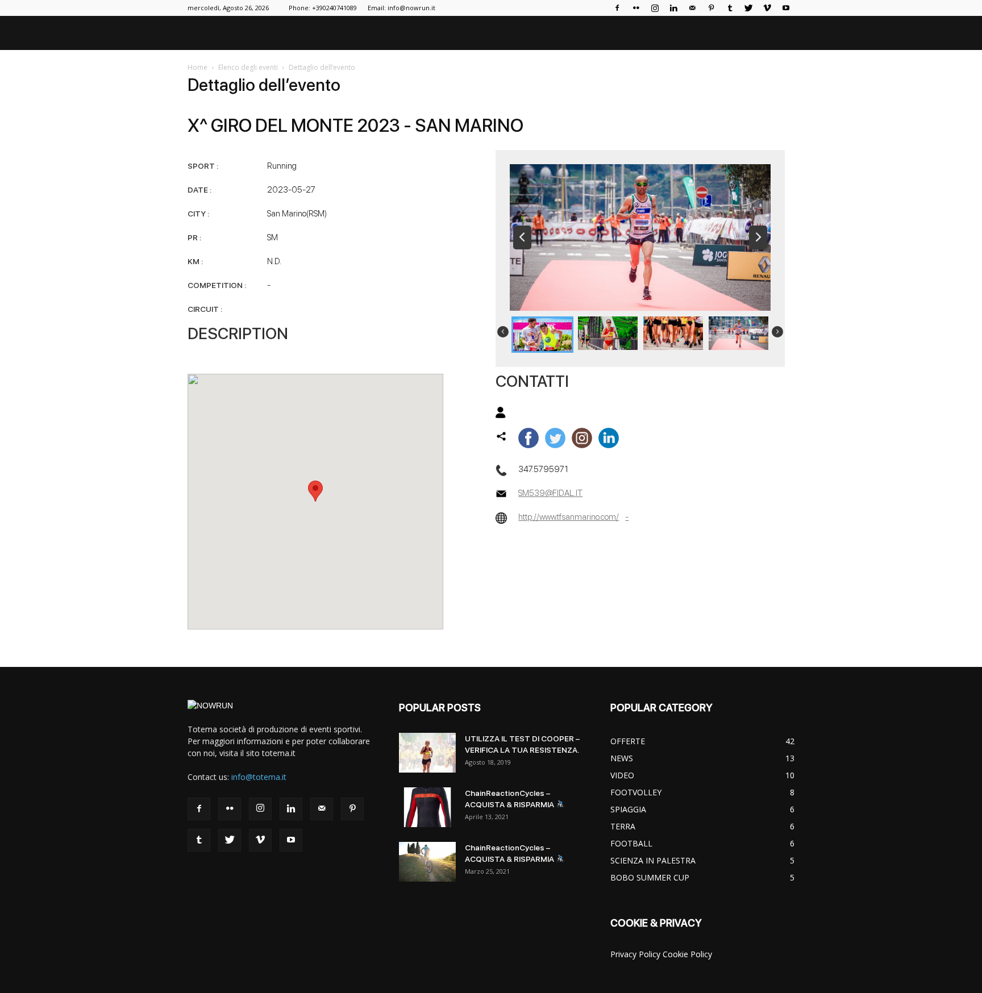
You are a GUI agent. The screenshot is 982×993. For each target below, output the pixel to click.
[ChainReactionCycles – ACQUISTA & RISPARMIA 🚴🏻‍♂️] (427, 807)
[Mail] (692, 8)
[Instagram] (654, 8)
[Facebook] (617, 8)
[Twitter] (748, 8)
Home (197, 67)
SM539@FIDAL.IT (550, 493)
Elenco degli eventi (248, 67)
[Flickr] (635, 8)
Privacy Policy (635, 954)
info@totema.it (258, 776)
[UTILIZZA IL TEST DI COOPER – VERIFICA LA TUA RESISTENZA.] (427, 753)
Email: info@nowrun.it (401, 7)
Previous (522, 237)
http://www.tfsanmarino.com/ (568, 517)
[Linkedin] (673, 8)
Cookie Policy (687, 954)
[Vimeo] (767, 8)
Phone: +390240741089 (323, 7)
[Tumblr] (729, 8)
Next (758, 237)
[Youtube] (785, 8)
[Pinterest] (710, 8)
